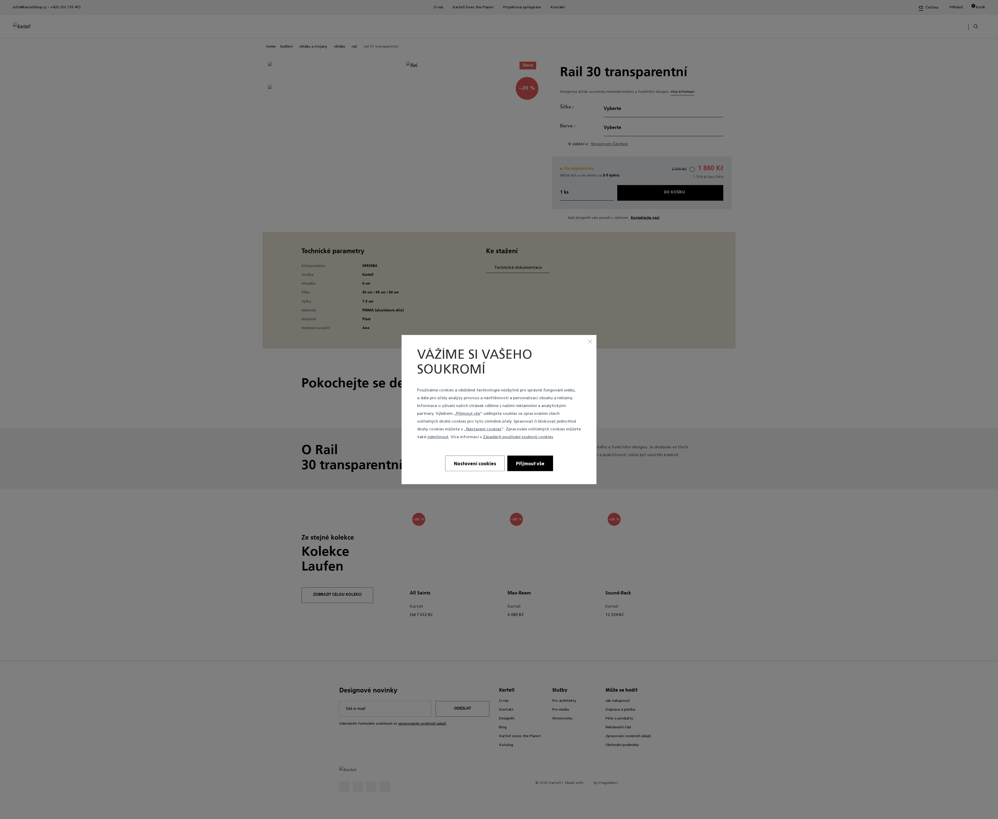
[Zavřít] (590, 341)
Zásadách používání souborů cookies (518, 437)
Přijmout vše (468, 414)
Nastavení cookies (483, 429)
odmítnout (438, 437)
